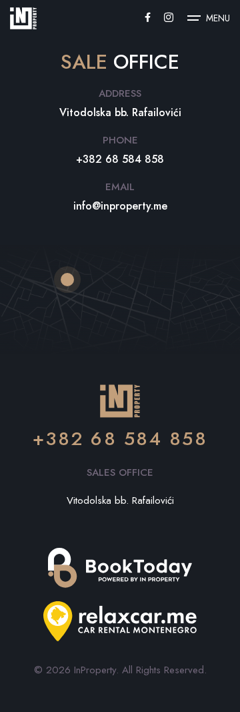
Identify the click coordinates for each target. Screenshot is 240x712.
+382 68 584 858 (120, 438)
